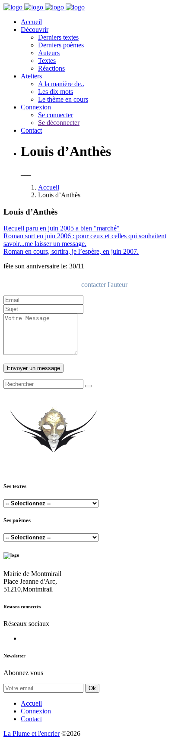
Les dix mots (55, 91)
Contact (31, 130)
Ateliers (31, 76)
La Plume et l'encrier (31, 733)
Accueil (31, 21)
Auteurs (49, 52)
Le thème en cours (63, 99)
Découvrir (34, 29)
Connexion (36, 107)
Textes (47, 60)
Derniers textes (58, 37)
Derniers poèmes (61, 45)
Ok (92, 688)
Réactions (51, 68)
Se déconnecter (58, 122)
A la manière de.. (61, 83)
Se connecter (55, 114)
